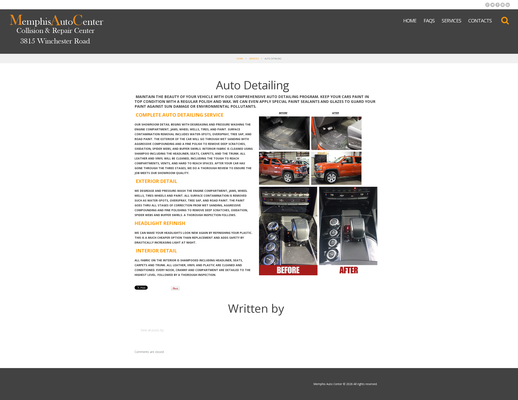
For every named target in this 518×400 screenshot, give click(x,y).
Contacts (480, 20)
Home (410, 20)
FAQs (429, 20)
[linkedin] (507, 5)
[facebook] (497, 5)
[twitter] (492, 5)
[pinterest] (502, 5)
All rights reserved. (365, 384)
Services (451, 20)
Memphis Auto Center (327, 384)
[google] (487, 5)
